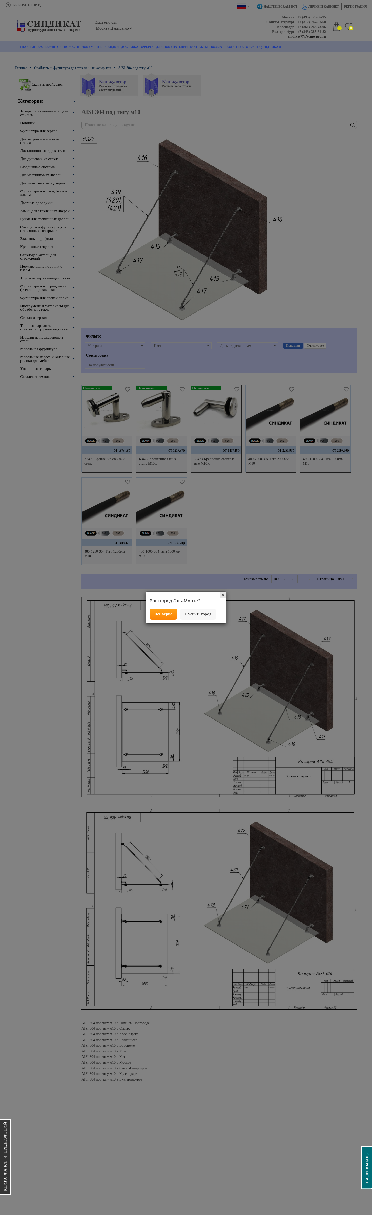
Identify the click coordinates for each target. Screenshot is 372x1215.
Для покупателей (172, 47)
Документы (92, 47)
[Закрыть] (223, 595)
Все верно (163, 614)
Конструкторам (240, 47)
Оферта (147, 47)
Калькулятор (49, 47)
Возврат (217, 47)
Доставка (129, 47)
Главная (27, 47)
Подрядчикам (269, 47)
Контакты (199, 47)
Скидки (112, 47)
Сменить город (198, 614)
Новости (71, 47)
